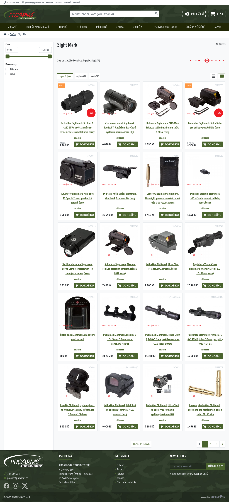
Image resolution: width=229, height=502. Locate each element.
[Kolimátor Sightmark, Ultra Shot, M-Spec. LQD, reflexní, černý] (163, 242)
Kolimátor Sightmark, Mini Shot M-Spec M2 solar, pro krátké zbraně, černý (77, 198)
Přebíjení (101, 27)
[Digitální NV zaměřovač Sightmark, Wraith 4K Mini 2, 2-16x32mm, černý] (205, 242)
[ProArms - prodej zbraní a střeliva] (5, 34)
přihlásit (215, 466)
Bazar (217, 27)
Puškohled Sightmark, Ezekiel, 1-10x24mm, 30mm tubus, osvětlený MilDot (120, 339)
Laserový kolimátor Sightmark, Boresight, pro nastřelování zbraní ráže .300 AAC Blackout (162, 198)
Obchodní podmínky (126, 482)
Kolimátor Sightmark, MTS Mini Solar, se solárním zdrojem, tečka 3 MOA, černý (162, 127)
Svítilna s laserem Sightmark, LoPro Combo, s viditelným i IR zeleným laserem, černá (77, 268)
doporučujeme (65, 76)
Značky (58, 2)
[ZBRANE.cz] (218, 497)
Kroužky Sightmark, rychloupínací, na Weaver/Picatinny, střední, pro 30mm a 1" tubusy (77, 409)
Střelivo (82, 27)
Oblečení (138, 27)
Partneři (67, 2)
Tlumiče (63, 27)
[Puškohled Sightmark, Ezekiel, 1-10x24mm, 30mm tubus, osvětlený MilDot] (120, 313)
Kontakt (49, 2)
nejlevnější (81, 76)
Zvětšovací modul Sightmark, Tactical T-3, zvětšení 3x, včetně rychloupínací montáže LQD (120, 127)
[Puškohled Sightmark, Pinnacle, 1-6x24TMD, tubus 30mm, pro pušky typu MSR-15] (205, 313)
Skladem (14, 69)
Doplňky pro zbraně (38, 27)
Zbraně (12, 27)
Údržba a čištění (195, 27)
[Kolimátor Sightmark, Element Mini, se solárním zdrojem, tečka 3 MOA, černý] (120, 242)
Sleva (12, 73)
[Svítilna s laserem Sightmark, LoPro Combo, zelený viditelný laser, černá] (205, 172)
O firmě (76, 2)
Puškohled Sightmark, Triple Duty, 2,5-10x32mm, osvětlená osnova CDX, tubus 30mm (162, 339)
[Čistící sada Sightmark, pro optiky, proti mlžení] (77, 313)
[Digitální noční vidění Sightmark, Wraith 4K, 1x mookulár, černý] (120, 172)
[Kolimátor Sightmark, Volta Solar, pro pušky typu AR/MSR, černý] (205, 101)
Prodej (120, 469)
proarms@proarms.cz (34, 2)
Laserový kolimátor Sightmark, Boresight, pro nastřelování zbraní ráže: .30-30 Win (205, 409)
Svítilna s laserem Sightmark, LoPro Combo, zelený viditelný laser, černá (205, 198)
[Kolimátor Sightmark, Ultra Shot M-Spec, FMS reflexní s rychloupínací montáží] (163, 383)
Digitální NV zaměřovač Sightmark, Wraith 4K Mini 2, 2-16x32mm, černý (205, 268)
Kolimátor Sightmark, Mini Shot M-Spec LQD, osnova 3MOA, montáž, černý (120, 409)
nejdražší (95, 76)
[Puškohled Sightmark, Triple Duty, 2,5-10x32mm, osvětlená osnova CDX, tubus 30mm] (163, 313)
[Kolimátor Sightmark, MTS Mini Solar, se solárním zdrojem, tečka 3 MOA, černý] (163, 101)
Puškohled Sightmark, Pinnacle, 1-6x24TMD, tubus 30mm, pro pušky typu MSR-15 (205, 339)
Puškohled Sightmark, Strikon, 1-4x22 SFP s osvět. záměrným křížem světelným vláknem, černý (77, 127)
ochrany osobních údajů (196, 473)
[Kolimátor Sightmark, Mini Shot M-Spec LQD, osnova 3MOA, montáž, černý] (120, 383)
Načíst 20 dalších (141, 444)
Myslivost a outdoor (165, 27)
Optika (120, 27)
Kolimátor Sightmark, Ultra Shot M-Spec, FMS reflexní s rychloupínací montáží (162, 409)
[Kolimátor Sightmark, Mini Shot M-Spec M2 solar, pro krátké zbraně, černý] (77, 172)
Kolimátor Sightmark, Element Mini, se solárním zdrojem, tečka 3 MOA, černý (120, 268)
